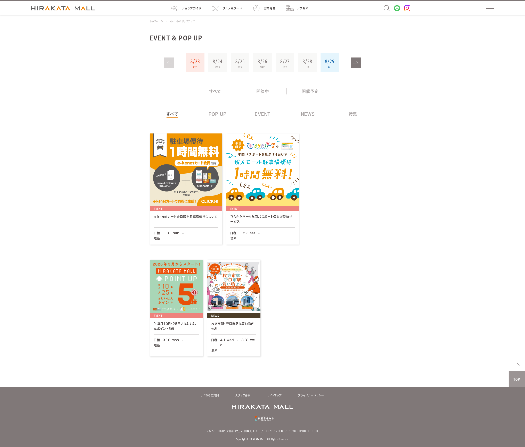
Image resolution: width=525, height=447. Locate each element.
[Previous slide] (169, 62)
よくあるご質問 (210, 395)
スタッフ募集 (243, 395)
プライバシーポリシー (311, 395)
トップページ (156, 21)
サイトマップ (274, 395)
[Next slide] (356, 62)
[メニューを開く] (490, 8)
